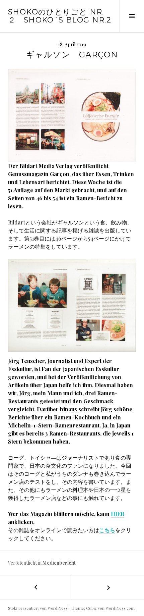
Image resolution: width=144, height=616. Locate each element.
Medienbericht (59, 563)
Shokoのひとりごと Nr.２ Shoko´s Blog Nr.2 (59, 15)
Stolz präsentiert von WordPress (38, 608)
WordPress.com (120, 608)
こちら (107, 529)
